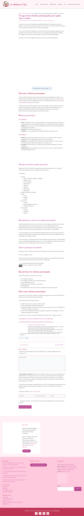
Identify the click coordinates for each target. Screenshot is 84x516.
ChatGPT (46, 321)
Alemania (60, 4)
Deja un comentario (24, 20)
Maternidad (53, 4)
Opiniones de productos (74, 4)
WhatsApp (35, 321)
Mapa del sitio (6, 504)
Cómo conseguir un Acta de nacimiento (67, 468)
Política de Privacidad (34, 391)
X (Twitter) (21, 321)
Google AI (51, 321)
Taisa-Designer (55, 510)
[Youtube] (27, 338)
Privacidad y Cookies (8, 499)
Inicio (37, 4)
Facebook (26, 321)
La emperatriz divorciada (67, 469)
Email (39, 321)
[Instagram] (20, 338)
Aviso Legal (5, 497)
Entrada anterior (23, 344)
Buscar (59, 486)
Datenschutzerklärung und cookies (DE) (12, 502)
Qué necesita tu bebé (71, 466)
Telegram (30, 321)
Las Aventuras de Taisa (18, 4)
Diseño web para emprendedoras (65, 464)
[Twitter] (23, 338)
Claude (42, 321)
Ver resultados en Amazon (38, 465)
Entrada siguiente (60, 344)
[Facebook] (21, 338)
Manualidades (25, 445)
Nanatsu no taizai (65, 471)
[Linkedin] (25, 338)
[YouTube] (48, 513)
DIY (65, 4)
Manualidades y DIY (7, 490)
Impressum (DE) (7, 500)
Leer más (26, 451)
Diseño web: (49, 510)
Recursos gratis (44, 4)
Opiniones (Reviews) (8, 492)
